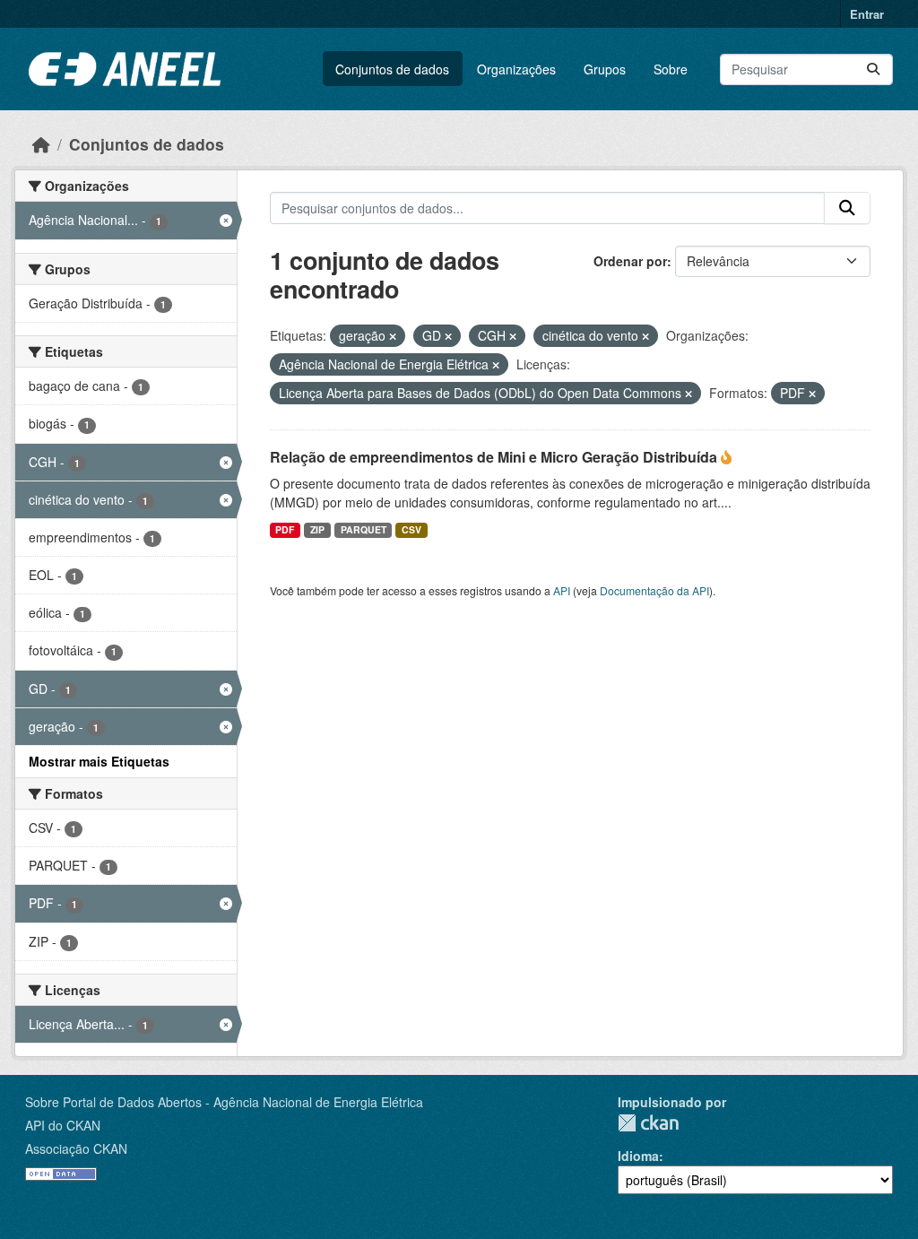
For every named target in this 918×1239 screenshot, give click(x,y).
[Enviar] (873, 69)
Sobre (671, 69)
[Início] (41, 144)
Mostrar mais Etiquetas (99, 761)
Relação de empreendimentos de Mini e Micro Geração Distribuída (495, 456)
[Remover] (392, 336)
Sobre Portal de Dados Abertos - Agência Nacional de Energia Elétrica (224, 1102)
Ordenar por (630, 261)
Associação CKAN (76, 1148)
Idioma (638, 1156)
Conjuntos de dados (392, 69)
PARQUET (363, 529)
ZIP (317, 529)
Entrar (867, 13)
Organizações (516, 69)
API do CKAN (62, 1125)
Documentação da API (654, 590)
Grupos (605, 69)
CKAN (648, 1122)
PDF (284, 529)
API (561, 590)
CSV (411, 529)
